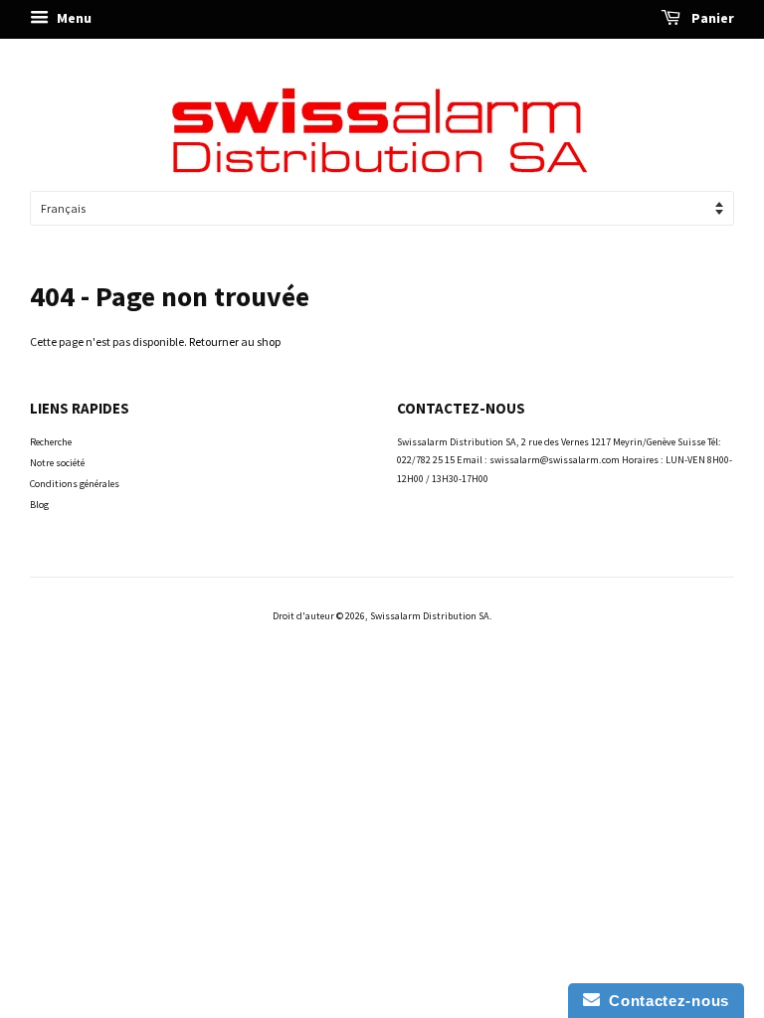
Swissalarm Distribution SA (429, 615)
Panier (711, 18)
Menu (73, 18)
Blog (39, 504)
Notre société (57, 462)
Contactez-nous (664, 1000)
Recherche (51, 441)
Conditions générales (74, 483)
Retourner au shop (235, 341)
